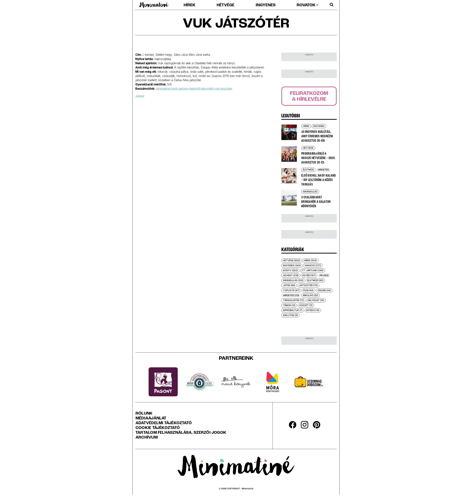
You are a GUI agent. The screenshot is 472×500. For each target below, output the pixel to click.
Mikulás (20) (310, 295)
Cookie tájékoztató (158, 428)
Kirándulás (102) (293, 280)
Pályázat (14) (316, 300)
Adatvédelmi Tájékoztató (164, 423)
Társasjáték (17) (293, 300)
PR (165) (324, 275)
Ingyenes (265, 5)
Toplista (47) (291, 290)
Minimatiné (247, 489)
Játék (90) (289, 285)
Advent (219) (291, 275)
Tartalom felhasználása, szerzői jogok (181, 433)
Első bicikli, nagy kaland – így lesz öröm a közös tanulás (318, 180)
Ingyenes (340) (292, 265)
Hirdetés (323, 169)
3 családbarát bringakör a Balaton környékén (316, 202)
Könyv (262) (290, 270)
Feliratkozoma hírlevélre (309, 96)
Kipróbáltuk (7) (292, 310)
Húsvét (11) (306, 305)
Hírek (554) (310, 260)
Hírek (189, 5)
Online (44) (324, 290)
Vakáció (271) (313, 265)
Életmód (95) (315, 280)
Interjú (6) (312, 310)
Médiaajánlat (151, 418)
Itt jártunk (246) (312, 270)
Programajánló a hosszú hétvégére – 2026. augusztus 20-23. (318, 158)
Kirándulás (310, 191)
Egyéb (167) (309, 275)
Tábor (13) (289, 305)
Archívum (147, 438)
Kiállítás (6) (290, 315)
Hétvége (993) (291, 260)
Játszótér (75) (308, 285)
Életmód (308, 169)
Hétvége (225, 5)
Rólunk (144, 414)
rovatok (306, 5)
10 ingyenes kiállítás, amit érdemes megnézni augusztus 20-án (317, 136)
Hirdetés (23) (291, 295)
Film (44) (308, 290)
